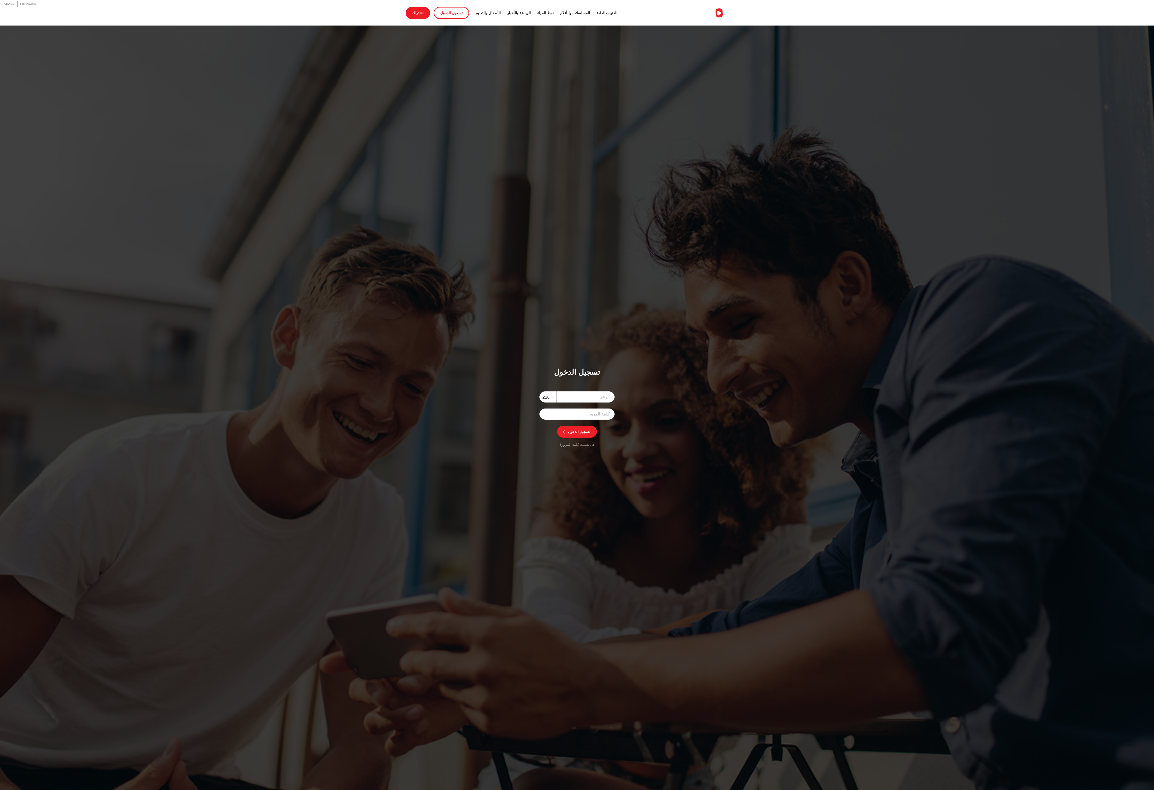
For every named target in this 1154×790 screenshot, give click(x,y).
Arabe (9, 3)
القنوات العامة (607, 13)
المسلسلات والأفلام (575, 13)
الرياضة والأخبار (519, 13)
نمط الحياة (545, 13)
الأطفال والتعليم (488, 13)
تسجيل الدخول (451, 13)
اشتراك (417, 13)
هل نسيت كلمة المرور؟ (577, 444)
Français (28, 3)
